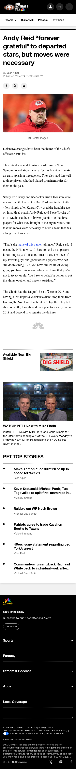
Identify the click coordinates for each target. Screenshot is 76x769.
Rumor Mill (27, 20)
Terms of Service (54, 733)
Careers (20, 727)
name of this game (29, 244)
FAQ (50, 727)
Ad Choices (44, 730)
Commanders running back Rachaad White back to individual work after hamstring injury (42, 566)
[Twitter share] (15, 86)
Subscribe (11, 626)
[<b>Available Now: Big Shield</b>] (56, 362)
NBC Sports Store (13, 730)
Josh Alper (13, 73)
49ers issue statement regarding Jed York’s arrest (42, 547)
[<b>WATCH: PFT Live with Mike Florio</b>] (38, 401)
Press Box (30, 730)
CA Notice (37, 733)
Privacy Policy (59, 730)
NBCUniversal (24, 739)
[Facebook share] (6, 86)
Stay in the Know (13, 611)
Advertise (8, 727)
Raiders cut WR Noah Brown (35, 509)
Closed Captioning (36, 727)
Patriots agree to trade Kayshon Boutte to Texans (38, 527)
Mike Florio (20, 553)
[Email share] (24, 86)
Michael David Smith (25, 513)
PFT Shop (58, 20)
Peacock (43, 20)
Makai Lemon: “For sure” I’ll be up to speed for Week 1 (41, 471)
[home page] (16, 7)
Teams (9, 20)
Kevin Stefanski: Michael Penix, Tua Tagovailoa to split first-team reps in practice (41, 491)
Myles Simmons (23, 498)
